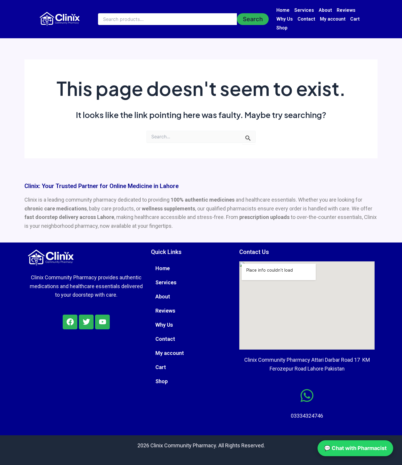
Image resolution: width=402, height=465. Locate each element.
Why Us (284, 19)
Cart (355, 19)
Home (283, 10)
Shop (282, 28)
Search (253, 19)
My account (332, 19)
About (325, 10)
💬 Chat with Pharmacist (355, 448)
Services (304, 10)
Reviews (346, 10)
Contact (306, 19)
